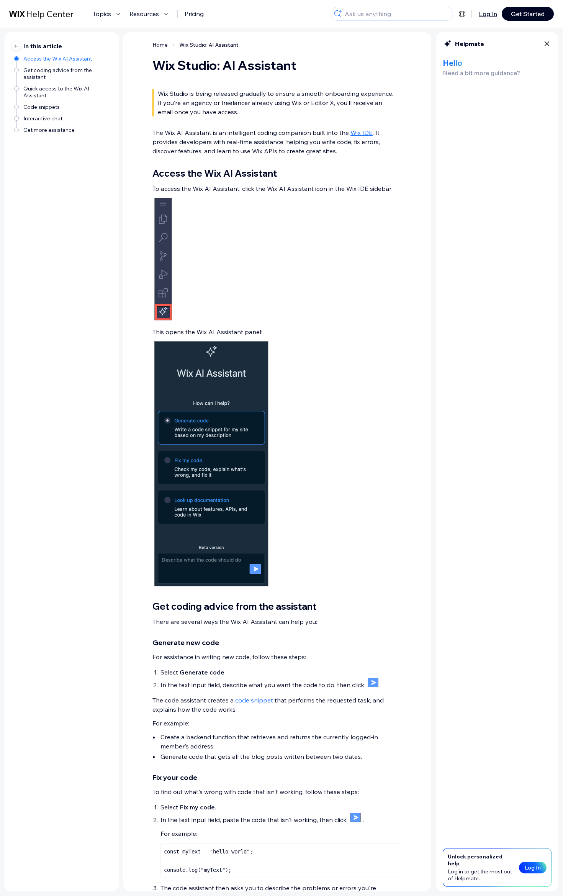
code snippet (254, 700)
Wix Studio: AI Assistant (209, 44)
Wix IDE (361, 132)
